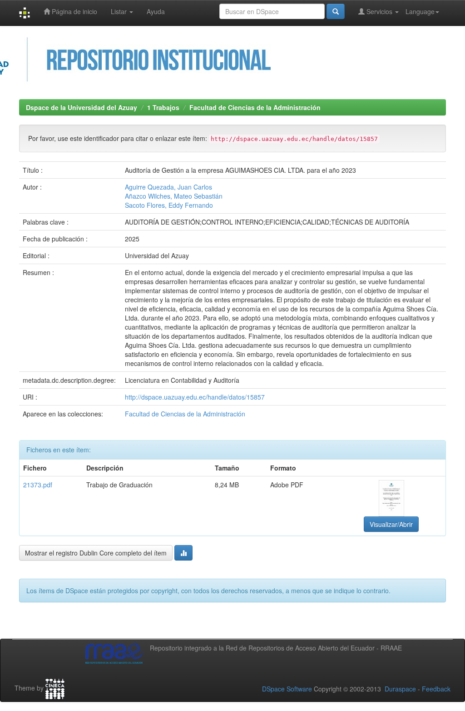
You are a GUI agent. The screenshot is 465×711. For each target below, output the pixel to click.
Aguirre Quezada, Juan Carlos (168, 186)
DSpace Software (287, 688)
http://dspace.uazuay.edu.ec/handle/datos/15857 (195, 396)
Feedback (436, 688)
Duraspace (400, 688)
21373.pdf (37, 484)
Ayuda (156, 11)
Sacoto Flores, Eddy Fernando (169, 205)
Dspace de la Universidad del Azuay (81, 107)
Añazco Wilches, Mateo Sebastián (174, 195)
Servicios (379, 11)
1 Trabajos (163, 107)
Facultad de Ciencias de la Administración (255, 107)
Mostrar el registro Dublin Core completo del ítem (96, 552)
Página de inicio (73, 11)
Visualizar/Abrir (391, 524)
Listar (120, 11)
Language (420, 11)
